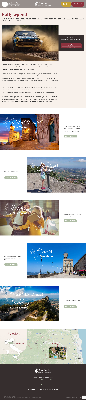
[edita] (81, 397)
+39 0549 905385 (35, 379)
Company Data (55, 389)
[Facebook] (41, 385)
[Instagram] (44, 385)
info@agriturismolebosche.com (49, 379)
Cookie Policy (48, 389)
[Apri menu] (5, 4)
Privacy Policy (42, 389)
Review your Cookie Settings (9, 396)
